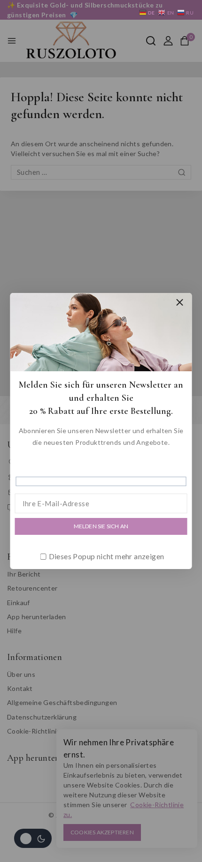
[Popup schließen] (179, 302)
